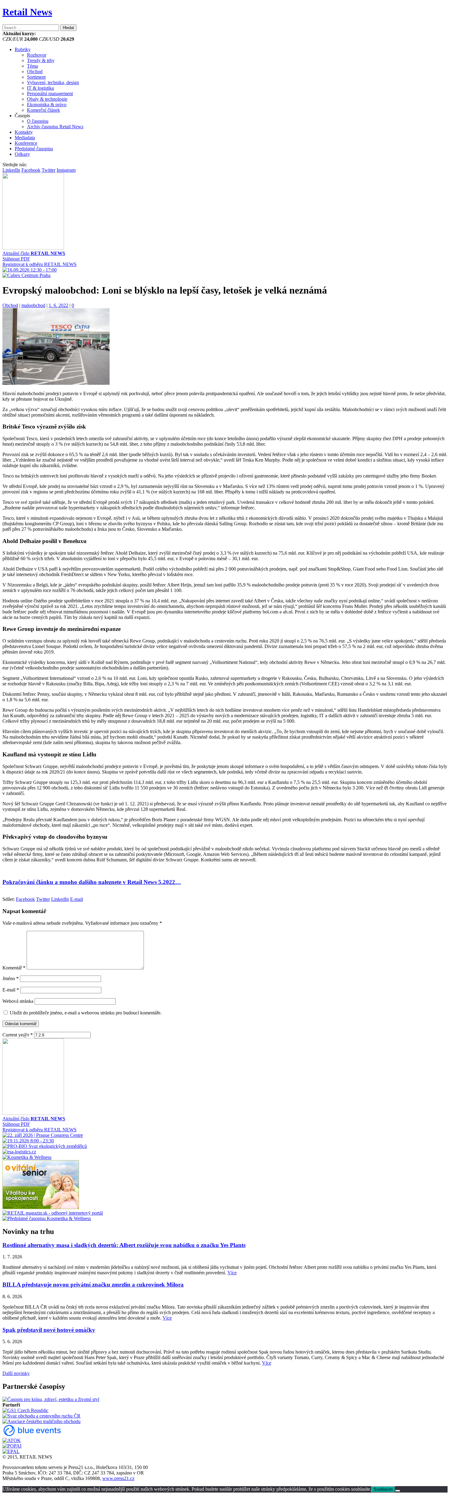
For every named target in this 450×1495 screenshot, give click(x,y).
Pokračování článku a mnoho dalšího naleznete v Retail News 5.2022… (91, 882)
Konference (26, 143)
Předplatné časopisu (34, 148)
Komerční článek (43, 110)
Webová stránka (17, 1001)
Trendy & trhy (40, 60)
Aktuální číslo (33, 253)
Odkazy (22, 154)
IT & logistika (40, 88)
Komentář (13, 967)
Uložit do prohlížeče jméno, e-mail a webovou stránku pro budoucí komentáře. (86, 1012)
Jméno (10, 978)
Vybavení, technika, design (53, 82)
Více (232, 1272)
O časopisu (37, 121)
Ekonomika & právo (46, 104)
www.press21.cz (118, 1478)
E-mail (10, 989)
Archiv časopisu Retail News (55, 126)
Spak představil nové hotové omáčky (48, 1330)
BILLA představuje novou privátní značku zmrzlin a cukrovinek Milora (93, 1284)
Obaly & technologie (47, 99)
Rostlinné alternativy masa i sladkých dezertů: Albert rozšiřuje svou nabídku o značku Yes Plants (124, 1245)
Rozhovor (36, 55)
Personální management (50, 93)
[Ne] (397, 1491)
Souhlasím (383, 1489)
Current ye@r (17, 1034)
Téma (32, 66)
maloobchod (33, 305)
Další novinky (16, 1373)
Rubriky (23, 49)
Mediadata (25, 137)
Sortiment (36, 77)
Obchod (35, 71)
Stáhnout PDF (16, 258)
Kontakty (24, 132)
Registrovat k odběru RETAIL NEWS (39, 264)
